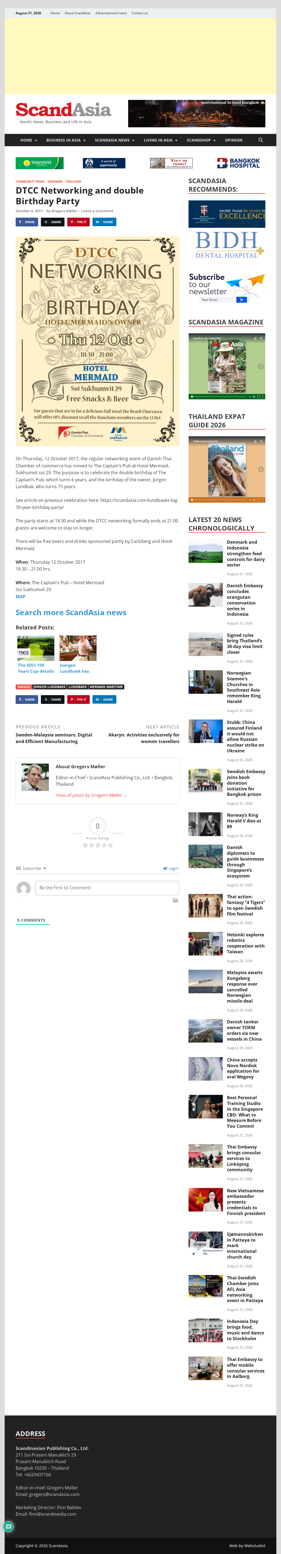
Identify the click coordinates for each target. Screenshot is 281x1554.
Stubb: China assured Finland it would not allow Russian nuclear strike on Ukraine (245, 736)
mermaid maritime (106, 686)
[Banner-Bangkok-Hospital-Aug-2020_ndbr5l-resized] (238, 167)
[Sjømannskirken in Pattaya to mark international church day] (206, 1235)
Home (55, 13)
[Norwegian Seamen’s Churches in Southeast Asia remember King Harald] (206, 673)
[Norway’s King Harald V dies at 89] (206, 816)
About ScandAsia (78, 13)
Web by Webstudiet (247, 1545)
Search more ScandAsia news (71, 612)
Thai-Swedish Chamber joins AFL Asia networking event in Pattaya (245, 1289)
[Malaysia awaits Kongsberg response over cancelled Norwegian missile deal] (206, 973)
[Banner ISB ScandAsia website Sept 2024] (196, 126)
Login (173, 868)
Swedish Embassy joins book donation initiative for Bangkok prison (246, 783)
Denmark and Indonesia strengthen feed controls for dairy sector (246, 553)
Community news (30, 181)
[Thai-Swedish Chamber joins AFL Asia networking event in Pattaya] (206, 1278)
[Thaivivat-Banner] (40, 168)
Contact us (140, 13)
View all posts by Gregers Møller (91, 795)
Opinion (233, 140)
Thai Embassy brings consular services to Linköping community (244, 1158)
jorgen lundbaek (49, 686)
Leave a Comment (97, 210)
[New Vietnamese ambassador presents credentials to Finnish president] (206, 1191)
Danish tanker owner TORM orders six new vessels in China (244, 1030)
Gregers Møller (64, 210)
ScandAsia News (112, 140)
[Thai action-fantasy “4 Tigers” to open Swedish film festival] (206, 897)
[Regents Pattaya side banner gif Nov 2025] (230, 226)
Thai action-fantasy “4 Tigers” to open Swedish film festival (246, 905)
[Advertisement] (140, 56)
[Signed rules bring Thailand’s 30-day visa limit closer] (206, 636)
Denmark (55, 181)
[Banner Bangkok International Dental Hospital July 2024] (230, 257)
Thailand (73, 181)
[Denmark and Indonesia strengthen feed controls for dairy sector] (206, 543)
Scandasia (58, 1545)
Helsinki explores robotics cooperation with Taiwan (246, 943)
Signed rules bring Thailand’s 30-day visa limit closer (245, 643)
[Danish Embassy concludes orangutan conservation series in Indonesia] (206, 586)
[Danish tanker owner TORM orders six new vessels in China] (206, 1022)
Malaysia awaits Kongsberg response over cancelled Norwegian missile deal (245, 986)
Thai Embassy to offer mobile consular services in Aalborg (246, 1367)
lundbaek (78, 686)
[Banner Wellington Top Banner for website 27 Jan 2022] (171, 167)
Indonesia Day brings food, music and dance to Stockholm (245, 1329)
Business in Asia (63, 140)
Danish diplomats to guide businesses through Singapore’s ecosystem (245, 861)
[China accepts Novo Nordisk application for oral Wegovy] (206, 1060)
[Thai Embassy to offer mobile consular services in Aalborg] (206, 1360)
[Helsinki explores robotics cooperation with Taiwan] (206, 935)
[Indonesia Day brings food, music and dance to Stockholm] (206, 1322)
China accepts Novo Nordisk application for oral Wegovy (243, 1068)
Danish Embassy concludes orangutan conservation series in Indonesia (245, 600)
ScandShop (199, 140)
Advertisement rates (111, 13)
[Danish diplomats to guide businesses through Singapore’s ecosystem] (206, 848)
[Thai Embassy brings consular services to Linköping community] (206, 1147)
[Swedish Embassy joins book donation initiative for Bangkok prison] (206, 772)
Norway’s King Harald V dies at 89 (244, 821)
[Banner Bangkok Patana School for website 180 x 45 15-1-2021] (104, 167)
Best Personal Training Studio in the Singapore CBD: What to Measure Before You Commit (245, 1112)
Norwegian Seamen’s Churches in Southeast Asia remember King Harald (244, 687)
